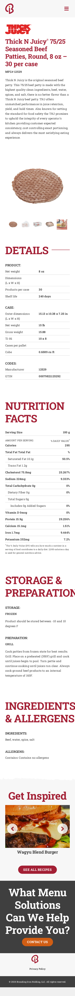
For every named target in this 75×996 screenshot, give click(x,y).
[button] (12, 828)
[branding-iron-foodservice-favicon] (34, 956)
